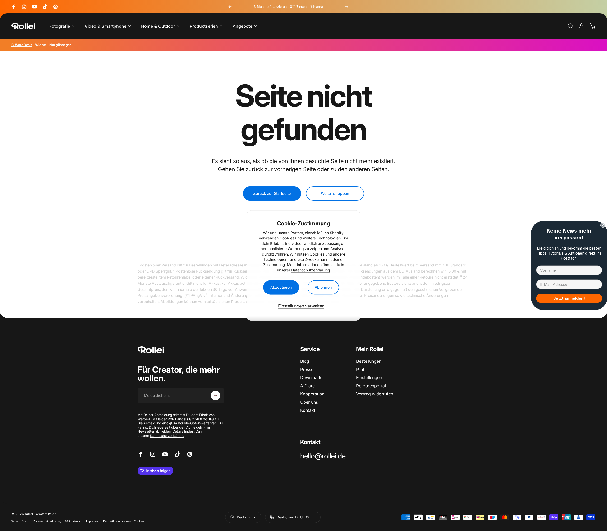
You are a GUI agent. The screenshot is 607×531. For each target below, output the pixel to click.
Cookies (139, 521)
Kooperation (312, 393)
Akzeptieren (281, 287)
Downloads (311, 377)
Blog (304, 361)
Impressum (93, 521)
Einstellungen (369, 377)
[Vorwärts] (346, 6)
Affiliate (307, 385)
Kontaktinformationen (117, 521)
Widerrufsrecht (21, 521)
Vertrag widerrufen (374, 393)
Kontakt (307, 410)
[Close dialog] (602, 225)
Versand (78, 521)
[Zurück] (230, 6)
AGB (67, 521)
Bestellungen (368, 361)
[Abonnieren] (215, 395)
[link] (323, 456)
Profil (361, 369)
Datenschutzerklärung (310, 270)
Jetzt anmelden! (569, 298)
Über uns (309, 402)
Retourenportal (371, 385)
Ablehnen (323, 287)
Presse (306, 369)
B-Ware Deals (21, 45)
